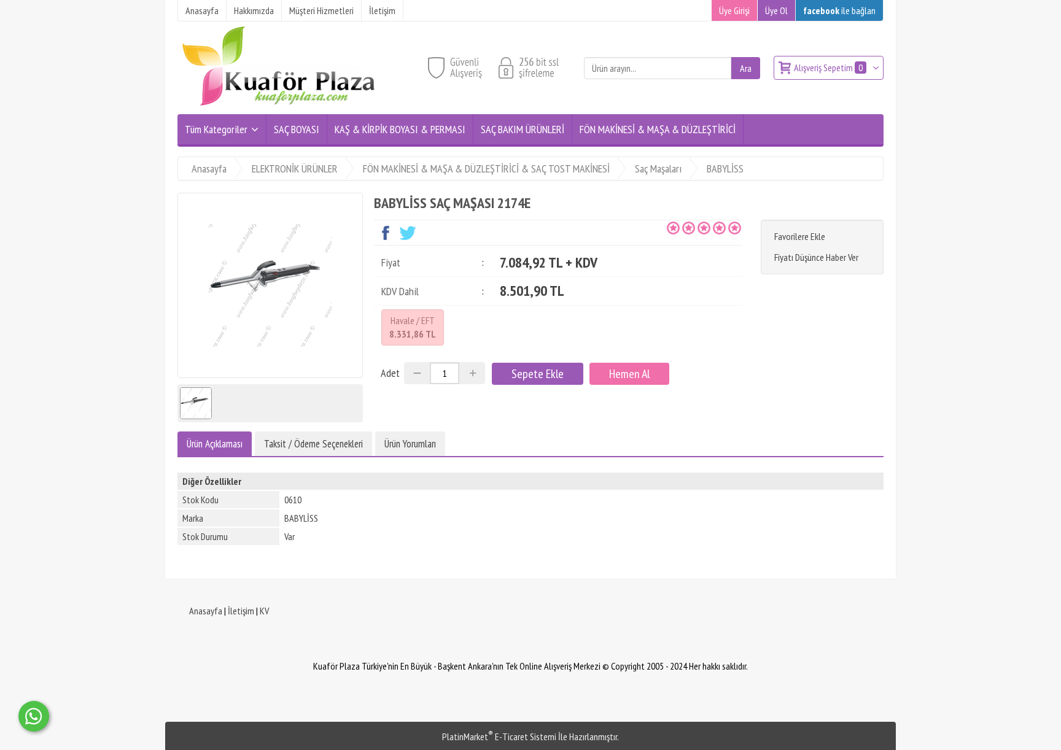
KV (264, 611)
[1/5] (673, 227)
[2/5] (681, 227)
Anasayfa (205, 611)
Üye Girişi (734, 10)
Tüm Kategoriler (216, 129)
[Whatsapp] (33, 716)
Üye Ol (776, 10)
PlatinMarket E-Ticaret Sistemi (499, 736)
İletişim (241, 611)
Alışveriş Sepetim (828, 67)
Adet (390, 373)
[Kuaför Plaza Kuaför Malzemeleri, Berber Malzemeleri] (278, 107)
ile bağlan (839, 10)
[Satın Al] (629, 373)
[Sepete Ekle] (537, 373)
